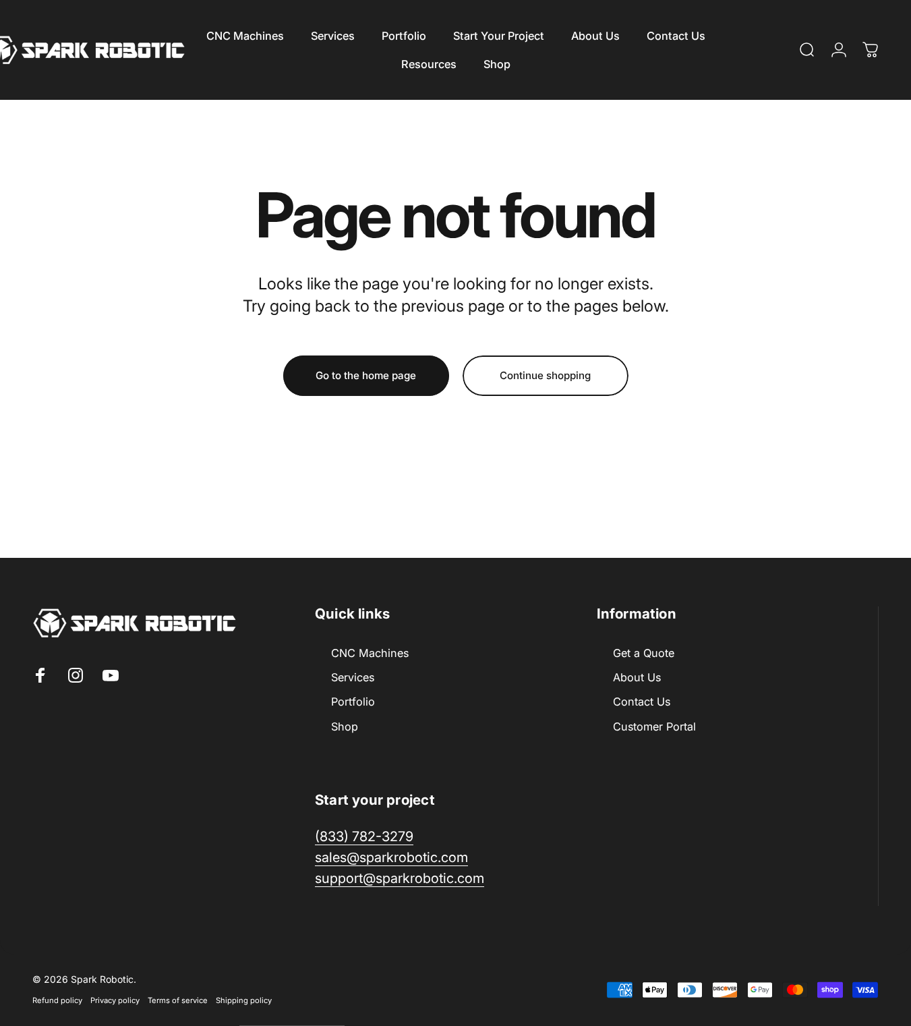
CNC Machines (370, 653)
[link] (399, 878)
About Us (637, 677)
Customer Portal (654, 726)
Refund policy (57, 999)
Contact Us (641, 701)
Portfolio (353, 701)
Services (352, 677)
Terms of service (178, 999)
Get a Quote (643, 653)
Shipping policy (244, 999)
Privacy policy (115, 999)
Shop (344, 726)
